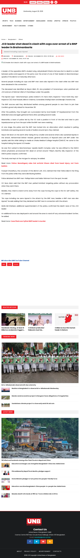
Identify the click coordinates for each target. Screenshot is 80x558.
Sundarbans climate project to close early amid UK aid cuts (33, 403)
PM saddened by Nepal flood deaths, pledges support (31, 471)
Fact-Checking (20, 26)
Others (30, 26)
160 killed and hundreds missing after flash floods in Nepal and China (26, 460)
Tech (11, 21)
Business (18, 21)
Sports (5, 21)
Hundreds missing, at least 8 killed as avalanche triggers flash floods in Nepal (12, 330)
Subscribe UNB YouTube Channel (16, 261)
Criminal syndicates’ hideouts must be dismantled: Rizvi (36, 330)
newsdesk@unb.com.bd (40, 537)
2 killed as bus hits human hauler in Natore (65, 329)
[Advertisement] (40, 240)
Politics (73, 21)
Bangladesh (40, 21)
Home (3, 39)
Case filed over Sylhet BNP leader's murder (28, 221)
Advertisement (45, 551)
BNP (4, 264)
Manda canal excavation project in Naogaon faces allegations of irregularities (40, 396)
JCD (9, 264)
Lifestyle (57, 21)
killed (16, 264)
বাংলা (26, 2)
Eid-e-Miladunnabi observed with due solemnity (18, 385)
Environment (7, 26)
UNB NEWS (61, 56)
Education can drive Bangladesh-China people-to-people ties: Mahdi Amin (39, 486)
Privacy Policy (30, 551)
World (49, 21)
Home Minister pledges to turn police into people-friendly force (34, 479)
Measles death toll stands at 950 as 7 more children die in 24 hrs (35, 494)
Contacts (57, 551)
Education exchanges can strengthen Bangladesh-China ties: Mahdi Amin (38, 464)
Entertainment (28, 21)
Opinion (65, 21)
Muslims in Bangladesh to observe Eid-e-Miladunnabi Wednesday (35, 388)
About (19, 551)
